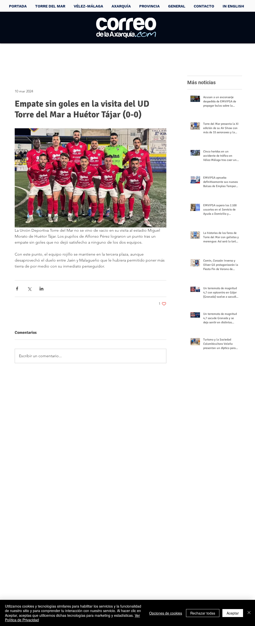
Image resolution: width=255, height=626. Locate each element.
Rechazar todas (202, 613)
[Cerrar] (249, 613)
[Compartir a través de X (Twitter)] (29, 288)
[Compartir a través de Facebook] (17, 288)
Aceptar (233, 613)
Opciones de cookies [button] (165, 613)
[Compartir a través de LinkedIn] (41, 288)
